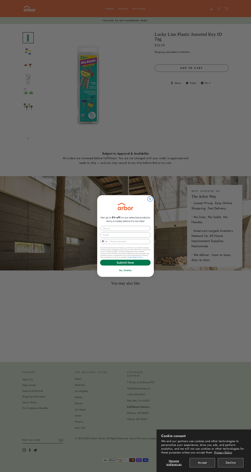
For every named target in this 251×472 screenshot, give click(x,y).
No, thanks (125, 270)
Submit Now (125, 263)
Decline (231, 463)
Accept (202, 463)
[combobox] (104, 241)
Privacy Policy (223, 452)
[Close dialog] (150, 198)
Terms (140, 257)
